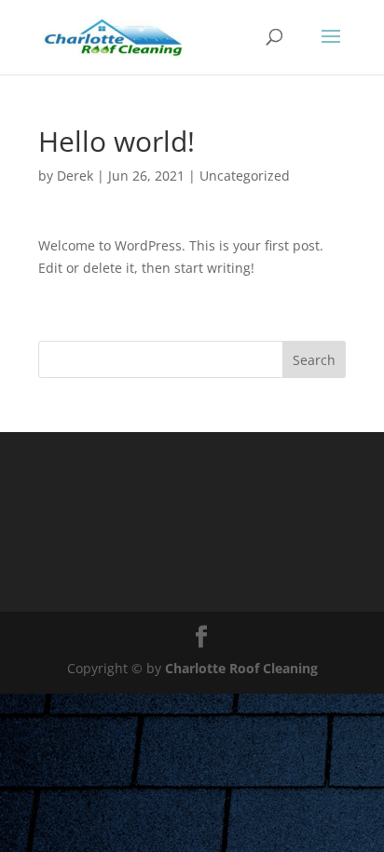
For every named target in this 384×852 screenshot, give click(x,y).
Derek (75, 175)
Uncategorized (244, 175)
